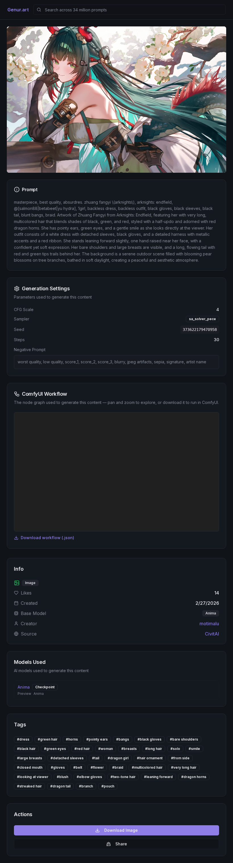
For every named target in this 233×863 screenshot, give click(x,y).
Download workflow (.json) (47, 537)
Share (121, 843)
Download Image (121, 830)
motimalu (209, 623)
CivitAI (212, 634)
